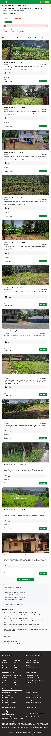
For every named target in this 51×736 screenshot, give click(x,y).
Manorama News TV (30, 716)
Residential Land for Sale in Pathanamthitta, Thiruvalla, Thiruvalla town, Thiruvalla (22, 633)
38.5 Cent (10, 163)
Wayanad (16, 667)
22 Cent (9, 254)
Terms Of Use (38, 734)
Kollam (15, 659)
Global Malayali (13, 718)
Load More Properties (24, 579)
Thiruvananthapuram (6, 659)
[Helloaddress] (6, 2)
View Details (42, 80)
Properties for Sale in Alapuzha (33, 684)
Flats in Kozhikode (30, 665)
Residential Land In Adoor (31, 706)
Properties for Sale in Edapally (32, 682)
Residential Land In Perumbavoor (9, 702)
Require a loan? (18, 18)
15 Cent (9, 118)
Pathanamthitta (20, 5)
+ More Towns (17, 685)
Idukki (15, 662)
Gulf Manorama (5, 718)
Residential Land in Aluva (7, 697)
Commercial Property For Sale (8, 707)
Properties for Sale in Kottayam (33, 679)
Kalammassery (17, 680)
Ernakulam (4, 664)
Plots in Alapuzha (30, 664)
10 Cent (9, 387)
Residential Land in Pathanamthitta (13, 587)
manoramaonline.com (38, 732)
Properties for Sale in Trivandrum (33, 677)
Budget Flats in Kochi (30, 659)
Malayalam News (14, 716)
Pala (3, 682)
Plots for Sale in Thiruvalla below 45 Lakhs (14, 604)
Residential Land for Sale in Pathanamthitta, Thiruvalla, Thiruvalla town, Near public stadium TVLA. (25, 621)
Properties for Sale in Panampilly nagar (34, 680)
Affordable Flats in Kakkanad (32, 662)
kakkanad (16, 679)
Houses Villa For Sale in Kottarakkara (34, 702)
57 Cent (9, 566)
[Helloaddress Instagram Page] (31, 714)
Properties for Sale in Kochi (32, 675)
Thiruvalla (4, 684)
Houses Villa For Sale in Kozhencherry (34, 704)
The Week (21, 718)
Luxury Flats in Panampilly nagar (33, 669)
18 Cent (9, 297)
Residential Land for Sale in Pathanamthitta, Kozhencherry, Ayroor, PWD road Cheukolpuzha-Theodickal (25, 615)
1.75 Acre (10, 209)
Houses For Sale (29, 699)
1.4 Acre (9, 476)
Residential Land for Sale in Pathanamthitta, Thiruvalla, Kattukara (18, 618)
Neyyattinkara (5, 685)
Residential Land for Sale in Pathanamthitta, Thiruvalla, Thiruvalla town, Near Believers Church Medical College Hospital (25, 630)
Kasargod (16, 669)
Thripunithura (17, 684)
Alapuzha (4, 660)
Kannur (3, 669)
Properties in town (10, 641)
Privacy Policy (32, 734)
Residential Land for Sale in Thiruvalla (14, 107)
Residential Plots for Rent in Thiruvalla (13, 599)
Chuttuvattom (39, 716)
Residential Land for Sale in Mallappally (15, 465)
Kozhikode (4, 667)
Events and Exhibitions (27, 721)
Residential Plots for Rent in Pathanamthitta (15, 597)
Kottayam (4, 662)
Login (47, 1)
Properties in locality (12, 643)
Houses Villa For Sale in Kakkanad (33, 695)
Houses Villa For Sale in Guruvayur (33, 700)
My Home (35, 721)
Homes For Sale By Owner (7, 695)
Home (3, 5)
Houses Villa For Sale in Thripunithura (34, 697)
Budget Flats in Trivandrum (32, 660)
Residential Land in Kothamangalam (10, 700)
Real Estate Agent (6, 704)
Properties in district (12, 639)
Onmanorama (22, 716)
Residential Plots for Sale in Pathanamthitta (15, 592)
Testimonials (18, 721)
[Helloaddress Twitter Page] (29, 714)
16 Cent (9, 73)
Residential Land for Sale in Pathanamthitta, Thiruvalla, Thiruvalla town (20, 612)
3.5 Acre (9, 521)
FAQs (43, 734)
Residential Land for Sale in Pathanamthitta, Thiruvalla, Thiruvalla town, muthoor (22, 627)
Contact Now (8, 22)
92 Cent (9, 342)
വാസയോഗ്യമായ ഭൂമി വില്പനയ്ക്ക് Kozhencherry (18, 331)
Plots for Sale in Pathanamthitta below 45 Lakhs (16, 602)
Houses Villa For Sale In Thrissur (32, 694)
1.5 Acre (9, 431)
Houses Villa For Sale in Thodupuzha (10, 706)
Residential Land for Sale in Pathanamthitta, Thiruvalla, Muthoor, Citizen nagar (22, 624)
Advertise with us (42, 721)
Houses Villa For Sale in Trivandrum (9, 692)
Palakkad (4, 665)
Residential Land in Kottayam (8, 694)
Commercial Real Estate (31, 707)
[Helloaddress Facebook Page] (27, 714)
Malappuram (17, 665)
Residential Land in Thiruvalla (11, 590)
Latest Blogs (11, 721)
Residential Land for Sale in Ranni (13, 197)
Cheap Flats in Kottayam (31, 667)
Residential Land (12, 5)
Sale (7, 5)
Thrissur (15, 664)
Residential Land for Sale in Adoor (13, 152)
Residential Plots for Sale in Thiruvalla (13, 595)
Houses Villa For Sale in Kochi (32, 692)
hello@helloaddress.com (38, 728)
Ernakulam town (17, 675)
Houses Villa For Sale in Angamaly (9, 699)
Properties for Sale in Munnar (32, 685)
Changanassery (5, 679)
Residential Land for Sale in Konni (13, 62)
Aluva (15, 677)
